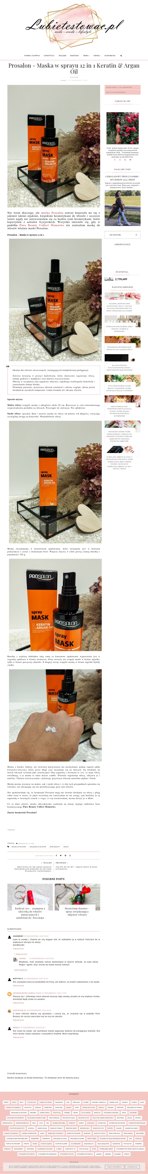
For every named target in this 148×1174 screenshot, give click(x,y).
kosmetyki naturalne (137, 1123)
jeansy (81, 1123)
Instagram (74, 1162)
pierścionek (92, 1138)
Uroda (97, 56)
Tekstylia (57, 1112)
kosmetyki (102, 1123)
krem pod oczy (98, 1128)
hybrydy (72, 1123)
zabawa (99, 1154)
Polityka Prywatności (116, 92)
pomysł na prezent (13, 1144)
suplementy (18, 1149)
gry (47, 1123)
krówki (110, 1128)
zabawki (108, 1154)
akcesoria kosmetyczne (37, 1118)
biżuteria (120, 1118)
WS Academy (86, 1112)
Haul (142, 1102)
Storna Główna (32, 56)
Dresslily (76, 1102)
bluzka (138, 1118)
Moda (86, 56)
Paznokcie (110, 56)
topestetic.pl (70, 1149)
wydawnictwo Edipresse (47, 1154)
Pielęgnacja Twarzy (134, 1107)
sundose (7, 1149)
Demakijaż (59, 1102)
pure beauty (55, 847)
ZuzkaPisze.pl (19, 1010)
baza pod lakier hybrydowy (103, 1118)
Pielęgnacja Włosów (38, 847)
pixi (130, 1138)
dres (34, 1123)
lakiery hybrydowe (29, 1133)
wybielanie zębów (106, 1149)
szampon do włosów (45, 1149)
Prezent (33, 1112)
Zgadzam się (132, 1167)
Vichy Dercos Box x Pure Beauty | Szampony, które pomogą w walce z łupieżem (119, 388)
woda (94, 1149)
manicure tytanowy (55, 1133)
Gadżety (125, 1102)
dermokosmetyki (22, 1123)
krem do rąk (42, 1128)
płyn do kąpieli (46, 1144)
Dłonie (86, 1102)
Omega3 (101, 1107)
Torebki (67, 1112)
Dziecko (74, 56)
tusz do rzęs (84, 1149)
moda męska (128, 1133)
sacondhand (75, 1144)
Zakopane (133, 1112)
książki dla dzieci (131, 1128)
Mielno (68, 1107)
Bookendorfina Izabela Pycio (27, 993)
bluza (130, 1118)
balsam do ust (83, 1118)
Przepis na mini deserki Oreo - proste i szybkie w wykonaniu (119, 329)
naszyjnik (140, 1133)
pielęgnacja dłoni (77, 1138)
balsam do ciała (69, 1118)
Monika (16, 1027)
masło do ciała (99, 1133)
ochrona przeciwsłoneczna (17, 1138)
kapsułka (90, 1123)
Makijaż (38, 1107)
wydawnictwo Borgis (27, 1154)
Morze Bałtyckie (88, 1107)
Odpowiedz (18, 949)
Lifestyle (49, 56)
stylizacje (128, 1144)
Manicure (48, 1107)
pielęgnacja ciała (60, 1138)
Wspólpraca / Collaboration (119, 87)
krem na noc (85, 1128)
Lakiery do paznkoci (13, 1107)
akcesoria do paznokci (15, 1118)
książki (119, 1128)
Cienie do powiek (46, 1102)
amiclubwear (54, 1118)
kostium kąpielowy (17, 1128)
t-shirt (59, 1149)
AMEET (6, 1102)
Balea (14, 1102)
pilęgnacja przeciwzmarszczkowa (113, 1138)
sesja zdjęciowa (103, 1144)
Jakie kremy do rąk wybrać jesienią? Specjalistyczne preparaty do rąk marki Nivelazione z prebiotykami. (33, 869)
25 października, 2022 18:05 (39, 1010)
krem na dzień (71, 1128)
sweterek (30, 1149)
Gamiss (134, 1102)
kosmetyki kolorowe (117, 1123)
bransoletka (7, 1123)
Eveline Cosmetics (99, 1102)
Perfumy (120, 1107)
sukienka (138, 1144)
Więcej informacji (114, 1167)
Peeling (111, 1107)
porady (26, 1144)
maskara (87, 1133)
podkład (138, 1138)
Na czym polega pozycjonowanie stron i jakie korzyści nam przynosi (119, 368)
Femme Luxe (113, 1102)
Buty (22, 1102)
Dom (67, 1102)
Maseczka (59, 1107)
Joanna (22, 958)
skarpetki (116, 1144)
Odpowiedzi (21, 954)
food (41, 1123)
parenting (35, 1138)
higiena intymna (59, 1123)
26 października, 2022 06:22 (41, 958)
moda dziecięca (114, 1133)
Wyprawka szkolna (111, 1112)
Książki (62, 56)
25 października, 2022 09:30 (36, 936)
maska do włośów (73, 1133)
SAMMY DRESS (45, 1112)
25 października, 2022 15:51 (36, 978)
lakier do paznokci (11, 1133)
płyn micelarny (62, 1144)
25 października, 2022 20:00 (32, 1027)
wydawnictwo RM (67, 1154)
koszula (31, 1128)
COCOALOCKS (31, 1102)
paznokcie (46, 1138)
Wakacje (97, 1112)
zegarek (118, 1154)
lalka (42, 1133)
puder (35, 1144)
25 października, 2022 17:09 (54, 993)
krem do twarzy (56, 1128)
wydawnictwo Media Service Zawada (130, 1149)
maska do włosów (19, 847)
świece (126, 1154)
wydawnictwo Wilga (85, 1154)
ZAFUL (124, 1112)
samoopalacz (89, 1144)
